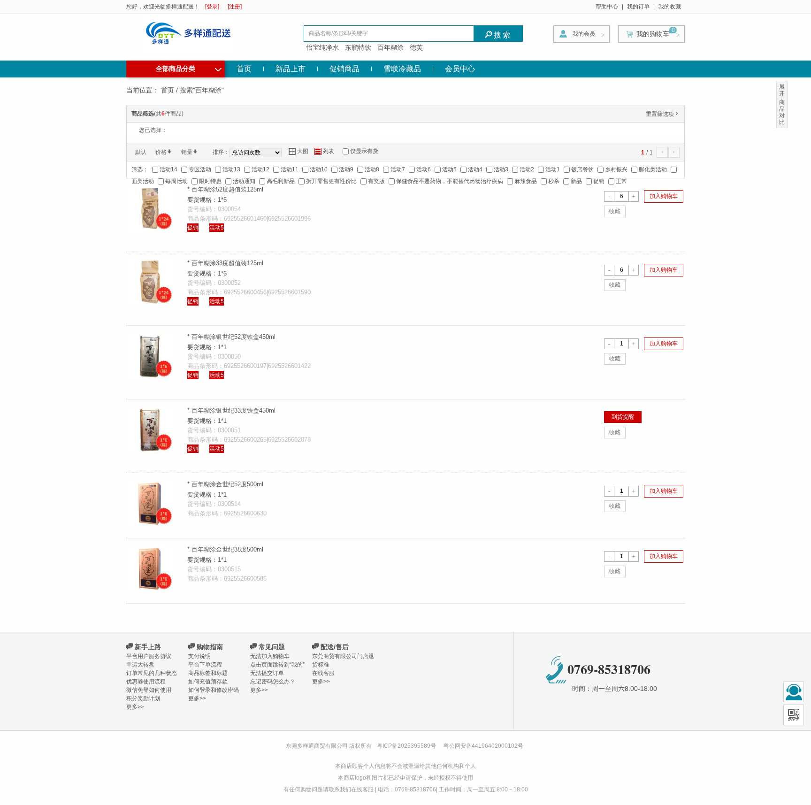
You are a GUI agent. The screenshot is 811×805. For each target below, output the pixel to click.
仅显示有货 (364, 151)
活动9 (346, 169)
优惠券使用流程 (146, 681)
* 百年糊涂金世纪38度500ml (225, 549)
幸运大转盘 (140, 664)
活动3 (501, 169)
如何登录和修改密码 (213, 690)
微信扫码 (793, 715)
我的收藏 (669, 6)
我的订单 (638, 6)
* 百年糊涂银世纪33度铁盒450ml (231, 410)
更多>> (135, 707)
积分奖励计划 (143, 698)
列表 (324, 151)
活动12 (260, 169)
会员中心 (460, 69)
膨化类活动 (653, 169)
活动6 (423, 169)
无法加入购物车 (270, 656)
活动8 (372, 169)
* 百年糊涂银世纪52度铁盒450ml (231, 336)
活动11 (289, 169)
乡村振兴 (616, 169)
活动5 (449, 169)
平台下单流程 (205, 664)
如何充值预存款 (208, 681)
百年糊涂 (390, 47)
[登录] (212, 6)
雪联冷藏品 (402, 69)
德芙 (416, 47)
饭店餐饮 (582, 169)
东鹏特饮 (358, 47)
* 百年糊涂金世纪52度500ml (225, 484)
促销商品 (344, 69)
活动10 (319, 169)
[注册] (235, 6)
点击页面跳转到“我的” (277, 664)
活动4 (475, 169)
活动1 (552, 169)
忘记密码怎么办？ (272, 681)
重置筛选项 (663, 114)
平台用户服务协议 (148, 656)
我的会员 (584, 34)
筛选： (139, 169)
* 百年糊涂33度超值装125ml (225, 263)
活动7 (397, 169)
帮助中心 (607, 6)
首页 (244, 69)
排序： (221, 152)
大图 (298, 151)
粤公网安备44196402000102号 (483, 746)
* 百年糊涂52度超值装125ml (225, 189)
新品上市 (290, 69)
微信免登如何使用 (148, 690)
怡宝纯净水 (322, 47)
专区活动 (200, 169)
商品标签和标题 (208, 673)
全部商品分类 (189, 67)
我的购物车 (652, 34)
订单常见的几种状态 (151, 673)
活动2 (527, 169)
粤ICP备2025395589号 (407, 746)
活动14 (168, 169)
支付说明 (199, 656)
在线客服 (323, 673)
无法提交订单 (267, 673)
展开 (782, 90)
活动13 (231, 169)
